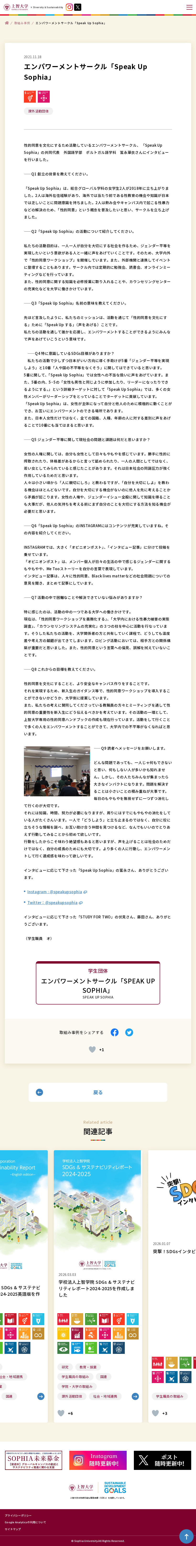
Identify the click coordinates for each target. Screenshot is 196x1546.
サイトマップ (13, 1529)
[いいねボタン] (92, 1049)
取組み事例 (22, 23)
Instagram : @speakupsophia (54, 891)
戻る (98, 1092)
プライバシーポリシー (18, 1515)
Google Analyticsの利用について (25, 1522)
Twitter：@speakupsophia (52, 902)
